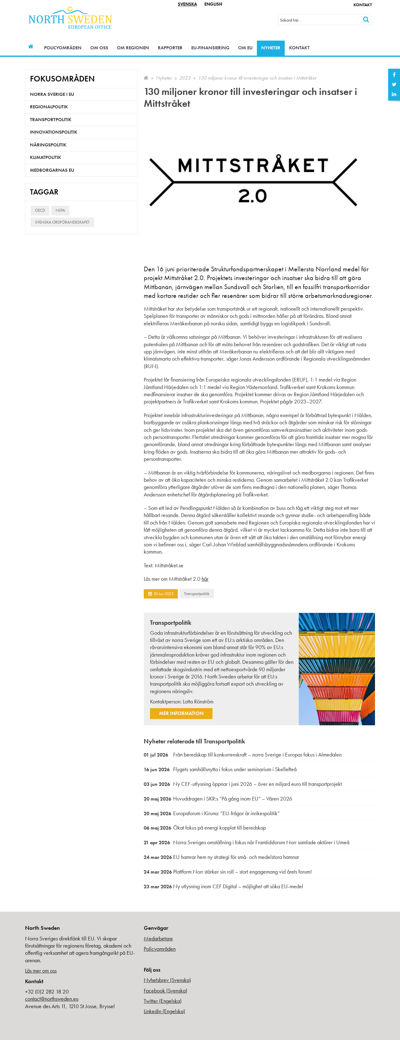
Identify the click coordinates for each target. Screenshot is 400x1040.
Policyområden (63, 48)
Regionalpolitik (49, 107)
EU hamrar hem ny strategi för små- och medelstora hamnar (221, 856)
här (205, 578)
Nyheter (270, 48)
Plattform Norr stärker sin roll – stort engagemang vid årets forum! (228, 871)
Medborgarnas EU (52, 170)
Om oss (99, 48)
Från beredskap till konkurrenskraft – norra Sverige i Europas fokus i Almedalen (243, 754)
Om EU (245, 48)
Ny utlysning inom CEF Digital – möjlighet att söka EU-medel (223, 886)
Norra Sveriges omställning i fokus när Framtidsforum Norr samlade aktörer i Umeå (246, 842)
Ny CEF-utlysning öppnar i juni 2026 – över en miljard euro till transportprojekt (243, 783)
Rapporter (170, 48)
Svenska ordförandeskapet (62, 222)
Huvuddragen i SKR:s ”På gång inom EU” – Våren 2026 (218, 798)
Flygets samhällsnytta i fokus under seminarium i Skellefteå (220, 769)
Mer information (181, 713)
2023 (185, 78)
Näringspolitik (48, 145)
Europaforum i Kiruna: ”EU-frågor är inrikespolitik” (212, 813)
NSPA (60, 210)
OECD (40, 210)
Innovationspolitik (54, 132)
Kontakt (362, 4)
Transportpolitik (196, 593)
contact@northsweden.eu (51, 998)
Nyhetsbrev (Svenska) (167, 979)
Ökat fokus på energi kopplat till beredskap (205, 827)
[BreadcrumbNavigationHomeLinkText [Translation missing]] (146, 78)
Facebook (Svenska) (165, 990)
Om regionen (133, 48)
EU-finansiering (210, 48)
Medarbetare (158, 938)
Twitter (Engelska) (163, 1000)
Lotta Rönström (198, 701)
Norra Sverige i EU (52, 94)
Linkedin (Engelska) (164, 1011)
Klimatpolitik (45, 157)
